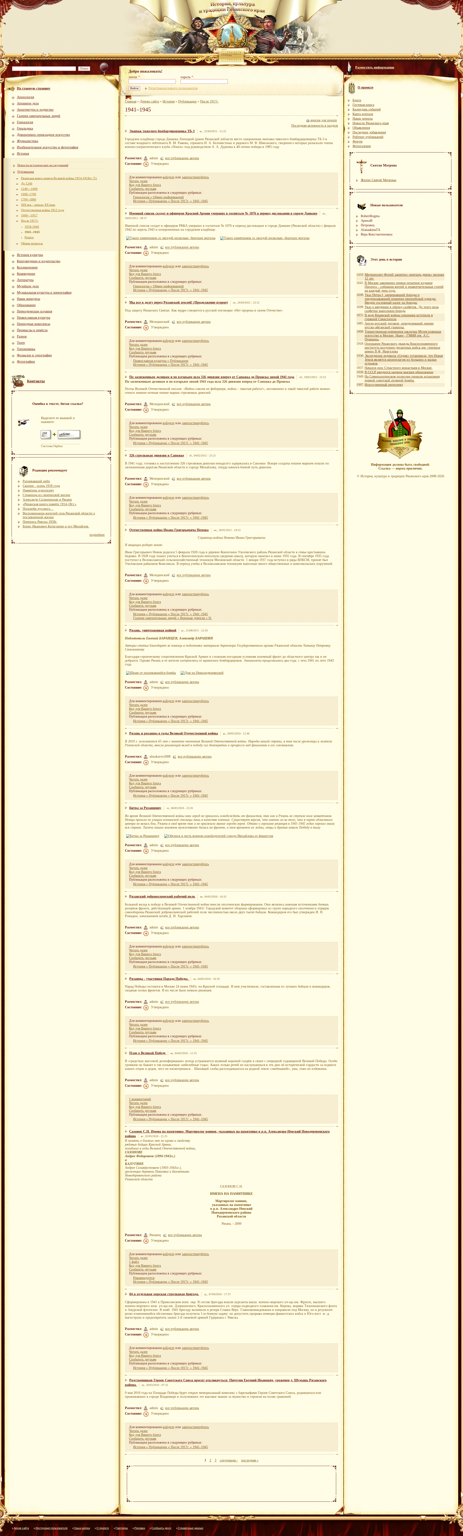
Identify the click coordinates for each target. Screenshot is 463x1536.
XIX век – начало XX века (38, 205)
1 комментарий (140, 1099)
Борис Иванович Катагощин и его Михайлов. (56, 526)
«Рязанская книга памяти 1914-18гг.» (49, 504)
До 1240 (26, 183)
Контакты (36, 381)
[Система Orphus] (61, 439)
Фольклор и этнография (34, 355)
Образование (26, 305)
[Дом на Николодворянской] (202, 673)
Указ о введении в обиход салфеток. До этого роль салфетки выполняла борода (402, 309)
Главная (130, 101)
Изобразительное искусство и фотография (47, 147)
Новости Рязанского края (371, 123)
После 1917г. (29, 220)
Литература (25, 280)
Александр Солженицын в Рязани (47, 499)
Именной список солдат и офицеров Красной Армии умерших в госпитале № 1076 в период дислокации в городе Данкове (223, 213)
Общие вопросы (32, 243)
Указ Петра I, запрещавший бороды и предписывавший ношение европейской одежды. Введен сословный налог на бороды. (400, 298)
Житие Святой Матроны (378, 180)
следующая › (229, 1460)
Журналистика (27, 141)
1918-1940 (32, 226)
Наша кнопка (82, 1528)
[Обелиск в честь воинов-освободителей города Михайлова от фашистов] (219, 836)
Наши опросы (363, 118)
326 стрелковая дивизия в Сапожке (156, 455)
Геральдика (25, 128)
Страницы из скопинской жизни (46, 495)
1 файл (134, 1262)
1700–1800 (28, 199)
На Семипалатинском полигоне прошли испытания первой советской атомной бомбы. (402, 378)
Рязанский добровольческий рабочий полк (162, 896)
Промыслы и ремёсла (32, 330)
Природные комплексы (33, 324)
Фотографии (26, 361)
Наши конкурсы (28, 299)
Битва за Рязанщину (145, 808)
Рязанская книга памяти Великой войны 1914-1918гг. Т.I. (59, 178)
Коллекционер (27, 267)
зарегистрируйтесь (195, 177)
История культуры (30, 255)
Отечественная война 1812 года (42, 210)
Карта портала (363, 114)
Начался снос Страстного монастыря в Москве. (399, 368)
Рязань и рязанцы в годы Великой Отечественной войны (173, 733)
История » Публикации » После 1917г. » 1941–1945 (170, 201)
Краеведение (26, 274)
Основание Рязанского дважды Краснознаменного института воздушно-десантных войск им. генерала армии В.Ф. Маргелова (402, 347)
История (23, 153)
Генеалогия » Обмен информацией (158, 197)
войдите (168, 177)
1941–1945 (32, 232)
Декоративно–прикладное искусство (43, 135)
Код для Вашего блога (145, 185)
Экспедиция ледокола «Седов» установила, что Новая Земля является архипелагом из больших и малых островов (404, 359)
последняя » (250, 1460)
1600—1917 (29, 215)
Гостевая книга (363, 105)
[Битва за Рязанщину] (143, 836)
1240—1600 (29, 189)
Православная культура (33, 317)
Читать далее (138, 181)
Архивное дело (28, 103)
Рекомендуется (143, 1278)
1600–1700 (28, 194)
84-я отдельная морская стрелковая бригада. (164, 1294)
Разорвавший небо (36, 481)
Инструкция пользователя (51, 1528)
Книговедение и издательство (38, 261)
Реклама (139, 1528)
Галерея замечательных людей (38, 116)
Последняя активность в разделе (314, 125)
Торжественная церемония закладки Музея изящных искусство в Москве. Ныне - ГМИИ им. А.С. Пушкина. (403, 335)
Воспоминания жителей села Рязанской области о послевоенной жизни (59, 515)
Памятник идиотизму (38, 490)
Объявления (361, 128)
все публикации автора (182, 158)
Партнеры (122, 1528)
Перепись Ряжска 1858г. (40, 522)
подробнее (97, 535)
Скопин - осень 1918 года (41, 486)
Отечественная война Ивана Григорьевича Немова (169, 530)
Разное (29, 237)
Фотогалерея (362, 146)
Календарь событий (367, 109)
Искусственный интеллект (384, 385)
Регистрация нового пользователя (172, 88)
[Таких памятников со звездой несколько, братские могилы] (171, 238)
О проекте (102, 1528)
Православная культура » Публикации (160, 361)
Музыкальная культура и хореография (44, 292)
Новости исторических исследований (42, 165)
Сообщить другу (161, 1528)
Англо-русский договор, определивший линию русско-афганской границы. (399, 325)
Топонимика (26, 349)
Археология (25, 97)
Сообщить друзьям (142, 189)
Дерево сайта (149, 101)
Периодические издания (34, 311)
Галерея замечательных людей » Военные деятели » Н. (172, 618)
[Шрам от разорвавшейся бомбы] (151, 673)
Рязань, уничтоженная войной (152, 630)
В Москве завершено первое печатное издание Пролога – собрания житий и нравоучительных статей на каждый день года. (404, 286)
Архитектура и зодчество (35, 109)
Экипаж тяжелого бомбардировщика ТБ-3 (162, 131)
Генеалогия (25, 122)
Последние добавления (369, 132)
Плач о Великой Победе (147, 1053)
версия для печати (323, 120)
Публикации (25, 171)
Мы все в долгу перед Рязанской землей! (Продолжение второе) (178, 302)
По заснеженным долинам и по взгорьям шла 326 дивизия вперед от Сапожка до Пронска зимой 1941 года (211, 377)
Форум (357, 141)
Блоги (357, 100)
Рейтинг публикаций (368, 137)
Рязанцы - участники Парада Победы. (159, 979)
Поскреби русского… (38, 509)
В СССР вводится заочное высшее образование (399, 372)
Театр (21, 343)
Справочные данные (190, 1528)
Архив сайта (21, 1528)
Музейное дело (28, 286)
